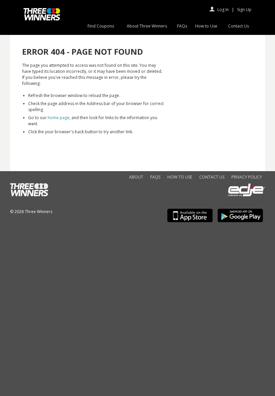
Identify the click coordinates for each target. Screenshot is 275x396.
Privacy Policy (246, 177)
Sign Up (244, 9)
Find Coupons (101, 26)
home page (58, 117)
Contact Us (238, 26)
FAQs (182, 26)
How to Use (206, 26)
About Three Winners (147, 26)
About (136, 177)
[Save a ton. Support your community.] (41, 19)
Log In (223, 9)
